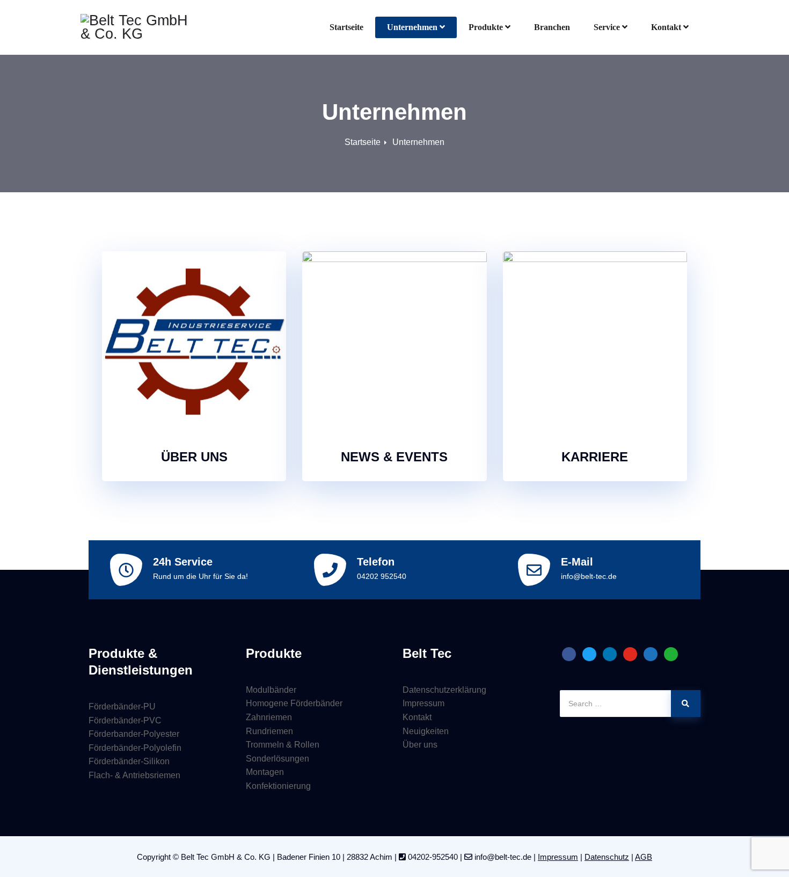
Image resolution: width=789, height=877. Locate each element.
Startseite (346, 27)
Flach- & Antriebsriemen (134, 775)
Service (607, 27)
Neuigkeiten (426, 731)
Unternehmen (412, 27)
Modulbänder (271, 689)
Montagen (265, 772)
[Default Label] (569, 653)
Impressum (423, 703)
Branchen (552, 27)
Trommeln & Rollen (282, 744)
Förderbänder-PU (122, 706)
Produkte (486, 27)
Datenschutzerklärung (444, 689)
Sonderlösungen (277, 758)
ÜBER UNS (194, 457)
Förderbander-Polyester (134, 733)
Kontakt (666, 27)
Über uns (420, 744)
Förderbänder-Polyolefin (135, 747)
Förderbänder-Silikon (129, 761)
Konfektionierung (278, 786)
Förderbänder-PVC (125, 720)
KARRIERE (594, 457)
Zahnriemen (269, 717)
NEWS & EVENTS (394, 457)
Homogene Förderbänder (294, 703)
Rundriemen (269, 731)
